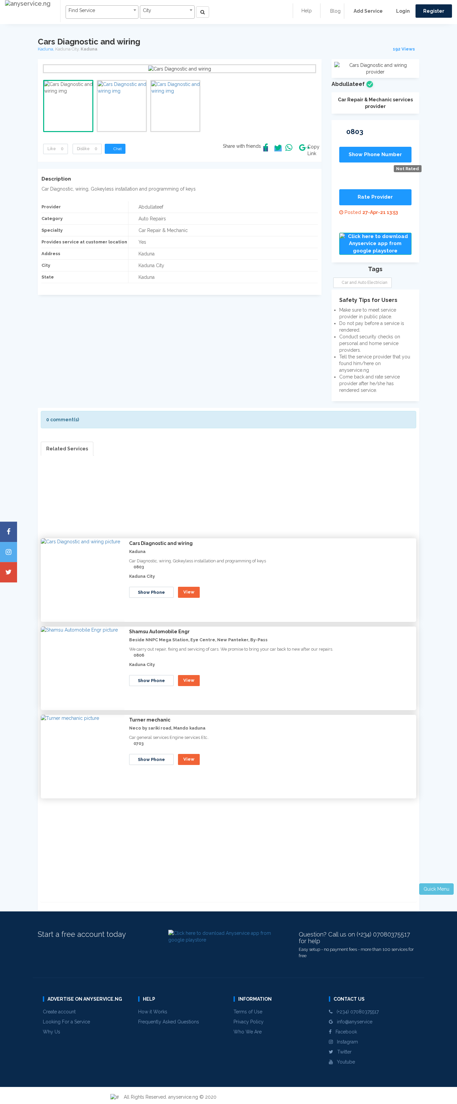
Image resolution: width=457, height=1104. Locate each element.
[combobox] (102, 12)
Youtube (344, 1062)
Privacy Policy (249, 1021)
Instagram (345, 1041)
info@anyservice (352, 1021)
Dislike (87, 148)
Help (306, 10)
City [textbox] (147, 10)
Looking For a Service (66, 1021)
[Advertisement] (228, 502)
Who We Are (248, 1031)
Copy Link (311, 150)
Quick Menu (436, 889)
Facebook (344, 1031)
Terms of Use (248, 1011)
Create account (59, 1011)
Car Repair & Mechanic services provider (375, 103)
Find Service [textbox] (82, 10)
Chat (116, 148)
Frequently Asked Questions (168, 1021)
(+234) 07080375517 (356, 1011)
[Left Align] (202, 12)
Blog (335, 11)
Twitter (342, 1052)
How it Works (152, 1011)
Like (56, 148)
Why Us (51, 1031)
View (188, 591)
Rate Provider (375, 197)
